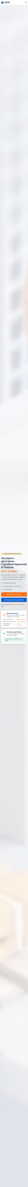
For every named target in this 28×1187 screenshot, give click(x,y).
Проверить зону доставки (15, 600)
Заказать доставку (15, 594)
